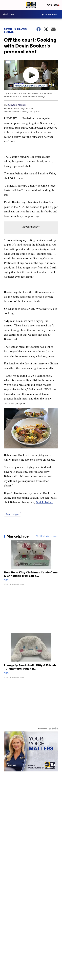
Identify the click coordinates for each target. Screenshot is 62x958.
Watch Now (52, 5)
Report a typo (12, 514)
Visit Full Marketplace (47, 536)
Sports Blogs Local (15, 30)
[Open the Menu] (5, 5)
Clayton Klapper (17, 104)
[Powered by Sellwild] (53, 728)
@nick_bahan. (44, 502)
